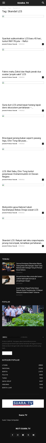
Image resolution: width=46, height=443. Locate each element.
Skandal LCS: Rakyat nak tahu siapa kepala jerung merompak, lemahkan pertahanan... (23, 241)
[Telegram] (23, 435)
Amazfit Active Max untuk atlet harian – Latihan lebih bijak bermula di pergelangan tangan (29, 279)
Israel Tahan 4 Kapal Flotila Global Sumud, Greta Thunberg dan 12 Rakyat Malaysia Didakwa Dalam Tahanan (29, 290)
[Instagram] (18, 435)
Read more (7, 353)
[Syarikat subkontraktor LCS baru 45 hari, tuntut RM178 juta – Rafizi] (23, 25)
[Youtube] (33, 435)
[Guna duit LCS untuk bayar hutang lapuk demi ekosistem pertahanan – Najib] (23, 92)
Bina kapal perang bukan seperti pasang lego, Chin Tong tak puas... (21, 139)
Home (4, 8)
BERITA (5, 337)
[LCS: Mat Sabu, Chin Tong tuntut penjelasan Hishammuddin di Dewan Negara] (23, 158)
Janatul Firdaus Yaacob (9, 44)
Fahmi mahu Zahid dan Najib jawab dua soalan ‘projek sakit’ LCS (21, 73)
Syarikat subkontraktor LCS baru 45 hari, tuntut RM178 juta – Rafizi (21, 39)
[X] (28, 435)
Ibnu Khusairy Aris (14, 337)
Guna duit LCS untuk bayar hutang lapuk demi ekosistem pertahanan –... (21, 106)
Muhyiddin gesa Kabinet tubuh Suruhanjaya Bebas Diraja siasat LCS (20, 208)
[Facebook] (12, 435)
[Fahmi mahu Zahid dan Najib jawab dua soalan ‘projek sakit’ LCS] (23, 58)
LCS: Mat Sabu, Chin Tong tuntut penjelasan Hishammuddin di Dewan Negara (20, 174)
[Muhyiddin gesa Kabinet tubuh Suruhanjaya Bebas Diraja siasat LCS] (23, 194)
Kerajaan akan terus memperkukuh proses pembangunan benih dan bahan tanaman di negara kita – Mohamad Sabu (23, 332)
